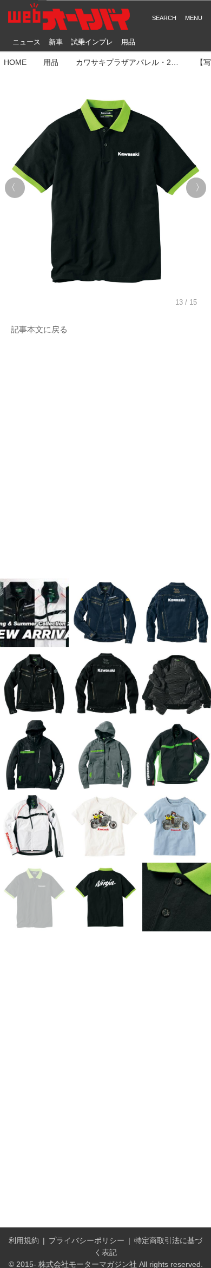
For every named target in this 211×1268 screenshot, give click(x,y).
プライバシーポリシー (86, 1241)
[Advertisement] (105, 457)
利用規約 (24, 1241)
